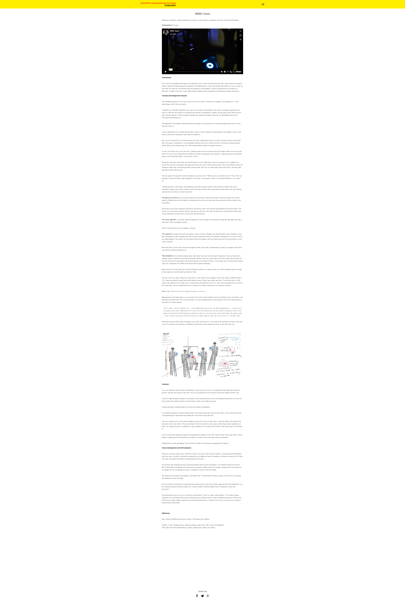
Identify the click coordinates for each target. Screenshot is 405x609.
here (183, 532)
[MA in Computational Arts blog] (158, 4)
